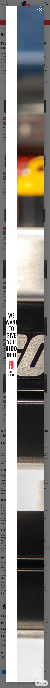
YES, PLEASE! (11, 365)
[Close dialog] (40, 9)
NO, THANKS (11, 373)
